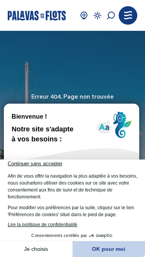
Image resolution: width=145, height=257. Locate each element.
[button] (128, 15)
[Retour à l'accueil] (37, 15)
